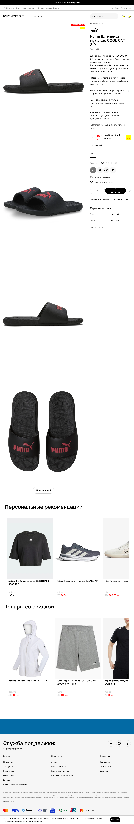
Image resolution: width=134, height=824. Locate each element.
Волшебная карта (29, 8)
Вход (117, 8)
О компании (104, 762)
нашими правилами (35, 821)
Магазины (10, 8)
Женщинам (8, 766)
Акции (54, 762)
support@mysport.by (12, 748)
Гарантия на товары (60, 771)
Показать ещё (43, 490)
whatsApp (117, 199)
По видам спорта (11, 771)
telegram (107, 199)
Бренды (6, 780)
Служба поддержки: (29, 743)
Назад (95, 23)
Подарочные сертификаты (48, 8)
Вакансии (103, 771)
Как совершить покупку (62, 775)
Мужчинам (8, 762)
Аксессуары (8, 775)
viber (126, 199)
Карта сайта (105, 766)
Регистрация (126, 8)
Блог (18, 8)
